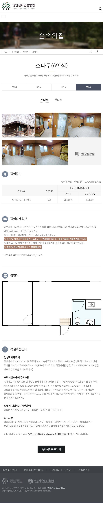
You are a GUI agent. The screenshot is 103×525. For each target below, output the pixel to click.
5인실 (63, 87)
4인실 (39, 87)
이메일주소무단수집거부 (33, 469)
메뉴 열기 (4, 16)
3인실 (14, 87)
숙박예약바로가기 (51, 449)
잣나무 (58, 99)
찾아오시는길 (83, 469)
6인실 (88, 87)
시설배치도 (54, 469)
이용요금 (68, 469)
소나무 (45, 99)
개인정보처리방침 (9, 469)
